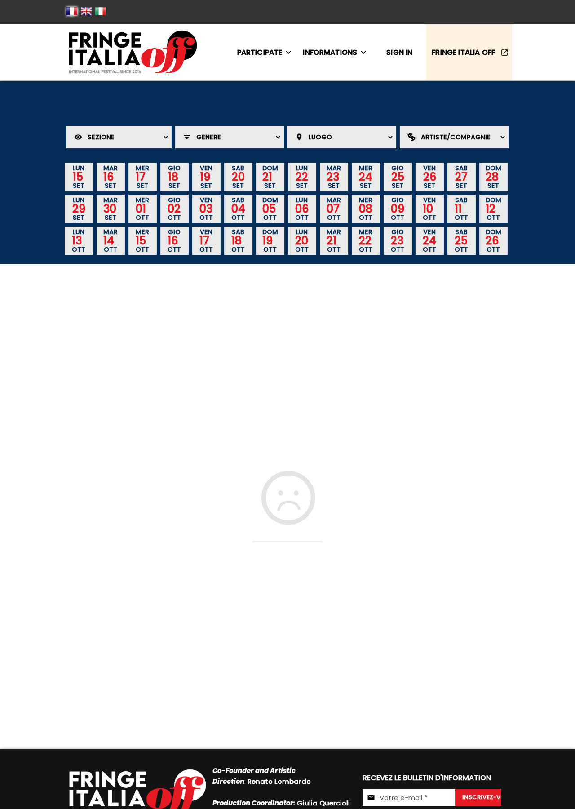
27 (461, 176)
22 (302, 176)
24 (365, 176)
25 (397, 176)
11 (458, 208)
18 (173, 176)
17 (141, 176)
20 (238, 176)
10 (428, 208)
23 (333, 176)
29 (78, 208)
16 (108, 176)
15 (78, 176)
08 (365, 208)
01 (141, 208)
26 (429, 176)
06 (302, 208)
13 (77, 240)
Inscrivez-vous (481, 797)
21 (267, 176)
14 (108, 240)
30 (109, 208)
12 (490, 208)
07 (333, 208)
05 (269, 208)
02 (174, 208)
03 (205, 208)
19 (205, 176)
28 (492, 176)
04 (238, 208)
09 (397, 208)
